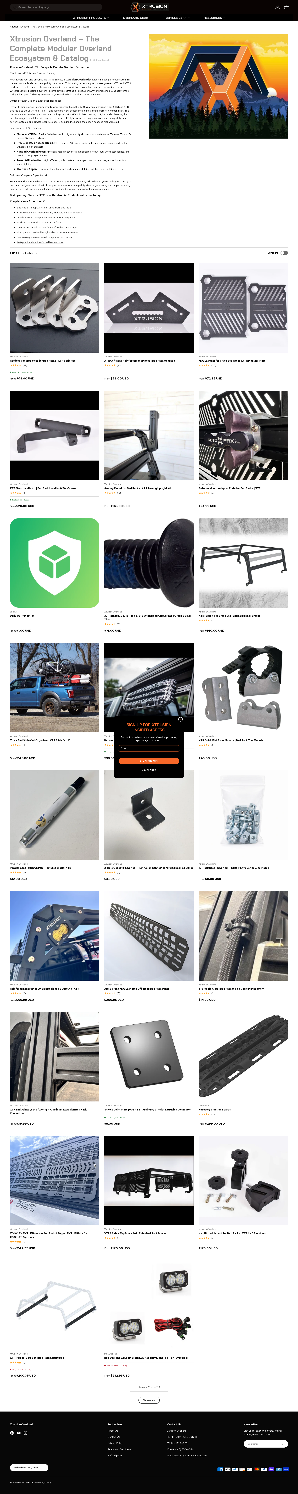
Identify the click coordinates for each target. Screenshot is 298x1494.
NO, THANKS (149, 770)
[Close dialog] (180, 719)
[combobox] (56, 7)
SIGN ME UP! (149, 760)
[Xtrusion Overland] (149, 7)
